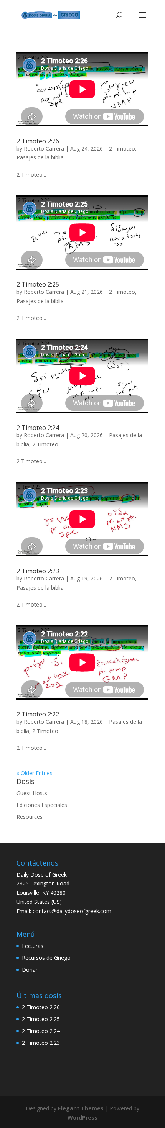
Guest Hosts (31, 793)
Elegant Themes (81, 1108)
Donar (30, 969)
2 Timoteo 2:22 (37, 714)
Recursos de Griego (46, 957)
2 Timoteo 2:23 (37, 571)
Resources (29, 816)
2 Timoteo (122, 148)
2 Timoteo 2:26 (37, 141)
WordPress (82, 1117)
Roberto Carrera (44, 148)
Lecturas (32, 945)
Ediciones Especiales (41, 804)
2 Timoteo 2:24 (37, 427)
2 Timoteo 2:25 (37, 284)
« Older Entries (34, 773)
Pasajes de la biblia (40, 157)
